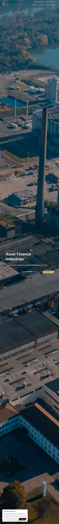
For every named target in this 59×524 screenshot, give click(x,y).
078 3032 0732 (51, 1)
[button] (36, 5)
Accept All (22, 519)
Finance (34, 4)
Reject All (15, 519)
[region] (15, 515)
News (48, 4)
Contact (53, 4)
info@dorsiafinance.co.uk (40, 1)
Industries (41, 4)
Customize (7, 519)
